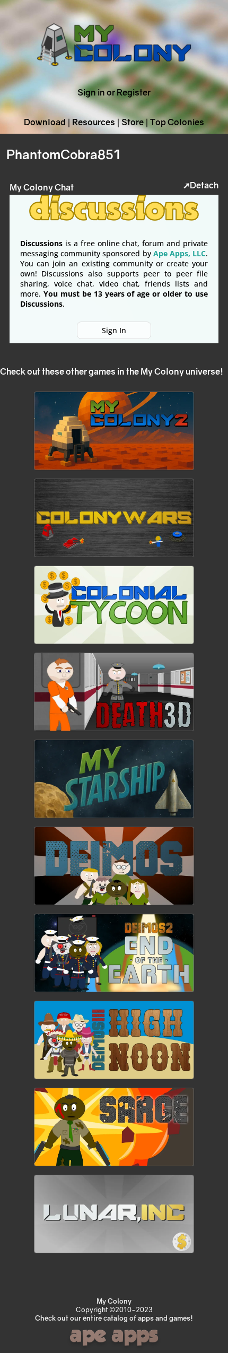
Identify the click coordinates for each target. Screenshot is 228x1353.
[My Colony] (114, 77)
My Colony (114, 1301)
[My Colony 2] (114, 470)
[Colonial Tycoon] (114, 644)
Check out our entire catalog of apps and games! (114, 1318)
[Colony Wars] (114, 557)
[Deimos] (114, 905)
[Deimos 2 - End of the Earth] (114, 992)
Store (132, 122)
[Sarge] (114, 1166)
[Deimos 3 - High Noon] (114, 1079)
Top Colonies (177, 122)
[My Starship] (114, 818)
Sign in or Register (114, 92)
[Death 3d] (114, 731)
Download (45, 122)
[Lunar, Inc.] (114, 1253)
